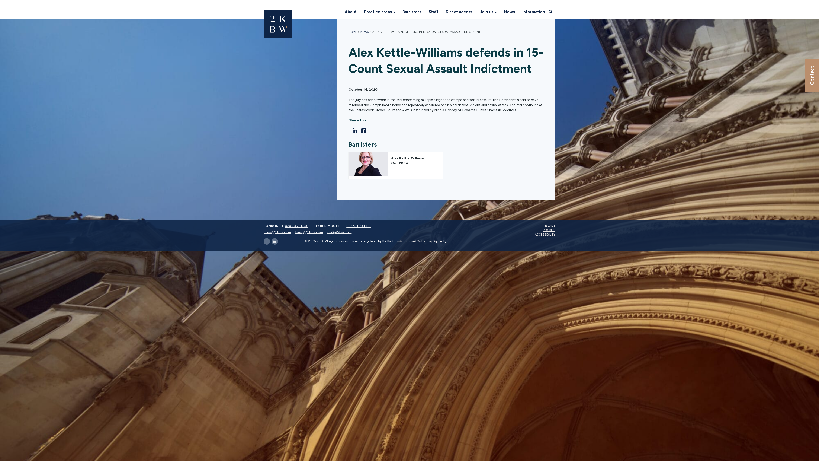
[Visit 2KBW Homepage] (336, 12)
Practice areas (378, 11)
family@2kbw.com (309, 232)
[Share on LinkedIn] (356, 130)
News (509, 11)
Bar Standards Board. (402, 241)
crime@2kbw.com (277, 232)
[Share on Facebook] (364, 130)
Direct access (459, 11)
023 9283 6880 (358, 226)
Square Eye (440, 241)
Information (533, 11)
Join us (486, 11)
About (351, 11)
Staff (433, 11)
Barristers (411, 11)
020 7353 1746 (296, 226)
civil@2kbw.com (339, 232)
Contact (812, 75)
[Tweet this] (350, 130)
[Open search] (551, 12)
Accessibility (545, 234)
